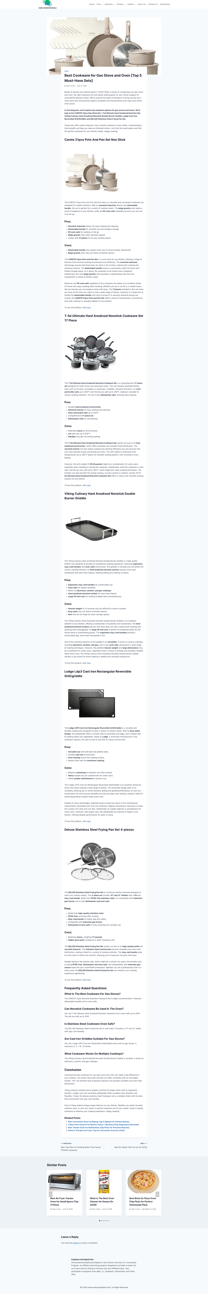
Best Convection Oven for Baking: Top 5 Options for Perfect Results (98, 1122)
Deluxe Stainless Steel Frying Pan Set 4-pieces (99, 829)
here (89, 307)
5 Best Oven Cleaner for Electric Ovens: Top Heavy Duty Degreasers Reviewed (103, 1125)
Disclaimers (165, 4)
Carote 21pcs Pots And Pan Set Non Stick (94, 139)
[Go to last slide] (50, 1194)
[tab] (99, 1220)
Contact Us (153, 4)
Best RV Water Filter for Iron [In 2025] (131, 1145)
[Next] (157, 1194)
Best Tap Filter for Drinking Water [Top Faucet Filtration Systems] (81, 1147)
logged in (76, 1243)
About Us (142, 4)
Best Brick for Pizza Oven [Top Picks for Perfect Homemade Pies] (142, 1201)
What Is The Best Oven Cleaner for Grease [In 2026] (102, 1201)
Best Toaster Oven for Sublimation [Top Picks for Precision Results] (98, 1127)
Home (91, 4)
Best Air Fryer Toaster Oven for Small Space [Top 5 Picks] (64, 1201)
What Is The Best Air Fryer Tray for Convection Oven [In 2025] (96, 1130)
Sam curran (71, 86)
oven (66, 71)
